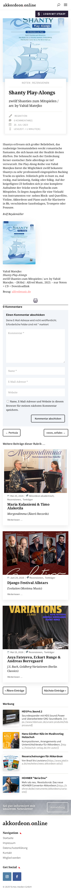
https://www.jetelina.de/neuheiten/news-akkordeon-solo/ (45, 762)
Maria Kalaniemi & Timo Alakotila (28, 506)
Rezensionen (40, 82)
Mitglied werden (12, 857)
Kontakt (7, 853)
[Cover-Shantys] (19, 263)
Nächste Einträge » (55, 690)
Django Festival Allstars (27, 582)
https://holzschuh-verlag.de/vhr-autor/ (44, 746)
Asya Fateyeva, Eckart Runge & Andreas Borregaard (33, 659)
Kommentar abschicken (48, 418)
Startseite (8, 838)
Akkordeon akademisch (41, 495)
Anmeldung (57, 807)
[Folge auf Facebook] (17, 876)
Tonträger (28, 499)
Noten (26, 82)
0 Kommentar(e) (23, 120)
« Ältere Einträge (14, 690)
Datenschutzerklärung (15, 848)
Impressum (9, 843)
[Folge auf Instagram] (7, 876)
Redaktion (21, 115)
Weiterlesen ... (14, 520)
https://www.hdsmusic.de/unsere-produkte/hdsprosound (45, 721)
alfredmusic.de (21, 291)
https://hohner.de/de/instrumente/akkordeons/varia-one (44, 788)
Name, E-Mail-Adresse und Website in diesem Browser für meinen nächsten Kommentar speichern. (35, 405)
